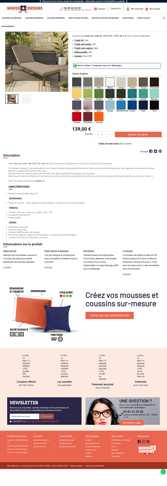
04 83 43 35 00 (72, 8)
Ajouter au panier (138, 134)
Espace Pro (116, 8)
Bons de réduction (118, 453)
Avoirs (114, 447)
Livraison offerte (26, 381)
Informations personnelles (121, 440)
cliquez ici (39, 181)
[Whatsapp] (163, 471)
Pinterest (160, 151)
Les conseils (64, 381)
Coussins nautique (39, 443)
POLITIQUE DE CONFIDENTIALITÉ (41, 421)
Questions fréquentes (92, 447)
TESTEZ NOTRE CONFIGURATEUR (109, 315)
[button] (117, 74)
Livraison (88, 440)
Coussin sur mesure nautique (17, 446)
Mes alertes (116, 456)
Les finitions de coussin (67, 447)
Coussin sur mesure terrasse (17, 449)
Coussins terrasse (39, 447)
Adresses (115, 450)
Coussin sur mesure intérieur (17, 452)
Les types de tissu (65, 443)
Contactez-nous (131, 422)
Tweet (155, 151)
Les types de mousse (66, 440)
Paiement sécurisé (102, 384)
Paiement (140, 381)
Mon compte (117, 436)
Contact (101, 9)
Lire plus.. (7, 267)
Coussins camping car (41, 440)
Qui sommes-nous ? (92, 443)
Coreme (88, 453)
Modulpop (89, 456)
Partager (150, 151)
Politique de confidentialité (94, 466)
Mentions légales (76, 466)
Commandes (116, 443)
